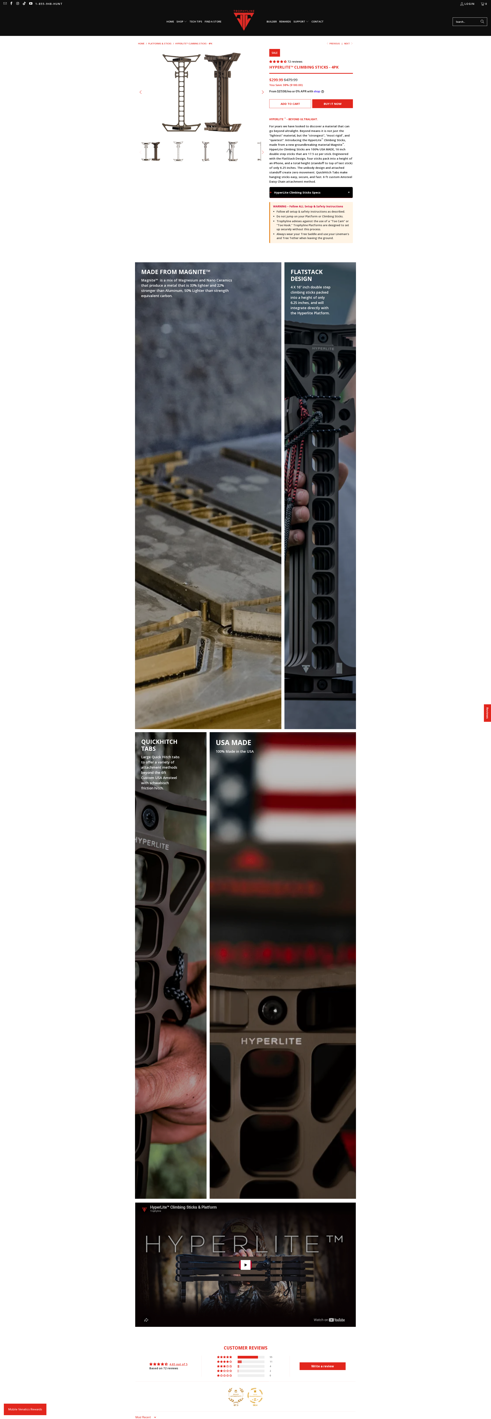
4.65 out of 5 (178, 1364)
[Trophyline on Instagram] (18, 4)
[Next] (263, 92)
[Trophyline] (244, 22)
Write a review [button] (322, 1366)
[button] (181, 21)
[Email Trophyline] (5, 4)
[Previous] (141, 92)
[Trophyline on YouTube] (30, 4)
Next (347, 43)
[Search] (482, 21)
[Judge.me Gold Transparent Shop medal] (255, 1395)
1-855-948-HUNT (49, 4)
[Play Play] (201, 92)
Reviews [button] (487, 713)
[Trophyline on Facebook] (11, 4)
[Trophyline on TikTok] (24, 4)
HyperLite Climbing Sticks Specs (297, 192)
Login (470, 4)
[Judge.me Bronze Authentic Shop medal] (236, 1395)
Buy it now (333, 104)
